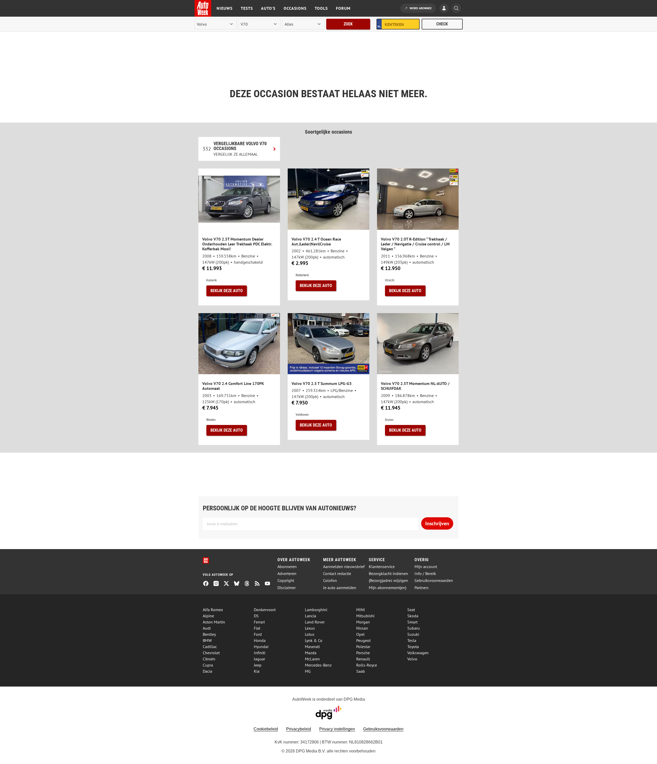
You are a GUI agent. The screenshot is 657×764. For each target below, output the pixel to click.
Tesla (411, 640)
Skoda (412, 615)
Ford (258, 634)
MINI (360, 609)
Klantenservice (382, 566)
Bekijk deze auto (226, 290)
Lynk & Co (313, 640)
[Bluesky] (239, 584)
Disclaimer (286, 587)
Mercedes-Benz (318, 665)
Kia (256, 671)
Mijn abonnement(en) (387, 587)
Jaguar (259, 658)
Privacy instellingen (337, 729)
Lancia (310, 615)
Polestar (363, 646)
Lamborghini (316, 609)
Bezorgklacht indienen (388, 573)
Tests (247, 8)
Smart (412, 621)
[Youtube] (269, 584)
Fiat (257, 628)
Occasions (295, 8)
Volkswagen (418, 652)
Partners (421, 587)
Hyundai (261, 646)
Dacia (207, 671)
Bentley (209, 634)
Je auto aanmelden (339, 587)
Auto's (268, 8)
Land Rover (315, 621)
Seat (411, 609)
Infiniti (259, 652)
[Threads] (249, 584)
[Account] (445, 9)
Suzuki (413, 634)
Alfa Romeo (213, 609)
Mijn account (425, 566)
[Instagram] (218, 584)
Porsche (363, 652)
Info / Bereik (425, 573)
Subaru (413, 628)
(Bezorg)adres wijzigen (388, 580)
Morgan (363, 621)
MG (308, 671)
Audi (207, 628)
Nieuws (225, 8)
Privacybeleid (298, 729)
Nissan (362, 628)
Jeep (258, 665)
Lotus (309, 634)
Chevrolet (211, 652)
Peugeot (363, 640)
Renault (363, 658)
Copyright (285, 580)
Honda (260, 640)
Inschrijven (437, 523)
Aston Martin (214, 621)
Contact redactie (337, 573)
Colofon (330, 580)
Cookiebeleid (266, 729)
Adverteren (286, 573)
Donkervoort (265, 609)
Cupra (208, 665)
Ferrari (259, 621)
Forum (343, 8)
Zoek (348, 24)
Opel (360, 634)
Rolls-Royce (366, 665)
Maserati (312, 646)
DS (256, 615)
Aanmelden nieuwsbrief (344, 566)
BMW (207, 640)
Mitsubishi (365, 615)
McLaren (312, 658)
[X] (228, 584)
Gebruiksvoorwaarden (433, 580)
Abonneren (287, 566)
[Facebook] (208, 584)
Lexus (310, 628)
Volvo (412, 658)
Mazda (310, 652)
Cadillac (210, 646)
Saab (360, 671)
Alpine (208, 615)
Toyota (413, 646)
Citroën (209, 658)
